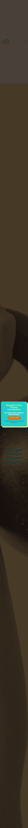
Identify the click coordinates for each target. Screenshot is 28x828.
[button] (26, 402)
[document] (14, 414)
